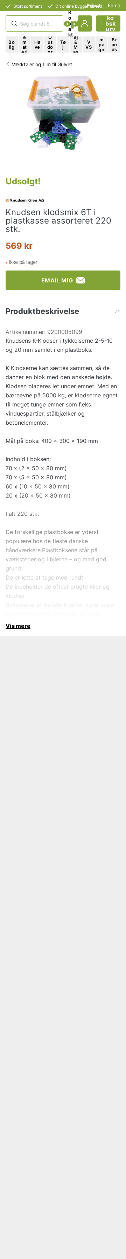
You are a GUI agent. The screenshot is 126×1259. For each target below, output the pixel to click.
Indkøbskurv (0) (110, 23)
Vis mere (18, 625)
